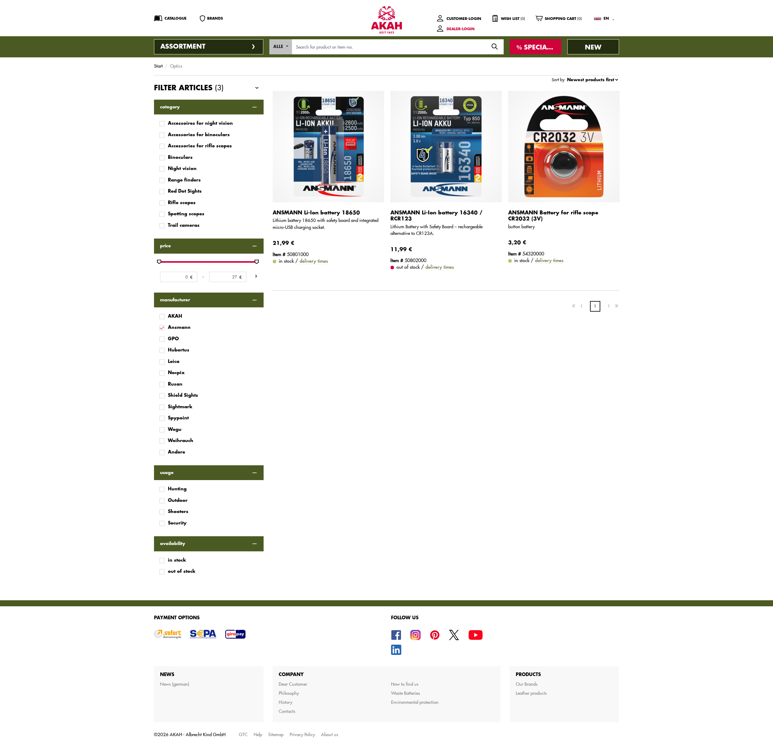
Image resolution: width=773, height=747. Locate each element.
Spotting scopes (186, 214)
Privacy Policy (302, 734)
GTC (243, 734)
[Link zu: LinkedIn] (396, 649)
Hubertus (178, 350)
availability (172, 543)
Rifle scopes (182, 202)
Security (177, 523)
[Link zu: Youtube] (475, 634)
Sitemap (276, 734)
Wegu (174, 429)
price (165, 246)
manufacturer (175, 300)
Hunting (177, 489)
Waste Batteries (405, 693)
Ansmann (179, 327)
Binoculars (180, 157)
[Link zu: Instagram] (415, 634)
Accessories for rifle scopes (200, 146)
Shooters (178, 511)
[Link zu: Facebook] (396, 634)
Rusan (175, 384)
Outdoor (178, 500)
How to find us (405, 684)
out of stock (181, 571)
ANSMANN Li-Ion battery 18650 (316, 212)
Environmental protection (414, 702)
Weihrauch (180, 440)
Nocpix (176, 372)
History (285, 702)
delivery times (314, 261)
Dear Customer (293, 684)
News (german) (174, 684)
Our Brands (526, 684)
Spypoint (178, 418)
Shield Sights (183, 395)
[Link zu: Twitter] (454, 634)
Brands (215, 18)
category (170, 107)
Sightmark (180, 407)
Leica (173, 361)
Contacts (287, 711)
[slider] (159, 262)
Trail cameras (184, 225)
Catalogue (176, 18)
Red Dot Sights (185, 191)
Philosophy (289, 693)
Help (258, 734)
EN (606, 18)
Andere (176, 452)
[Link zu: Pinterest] (435, 634)
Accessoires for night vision (200, 123)
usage (167, 472)
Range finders (184, 180)
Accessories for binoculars (199, 135)
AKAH (175, 316)
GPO (173, 339)
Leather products (531, 693)
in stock (177, 560)
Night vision (182, 168)
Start (158, 66)
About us (329, 734)
